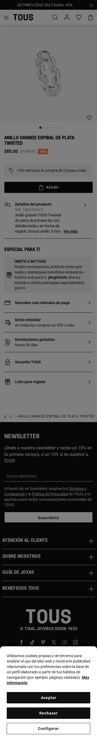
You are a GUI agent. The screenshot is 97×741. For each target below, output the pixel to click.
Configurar (48, 728)
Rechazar (48, 713)
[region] (48, 693)
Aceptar (48, 698)
